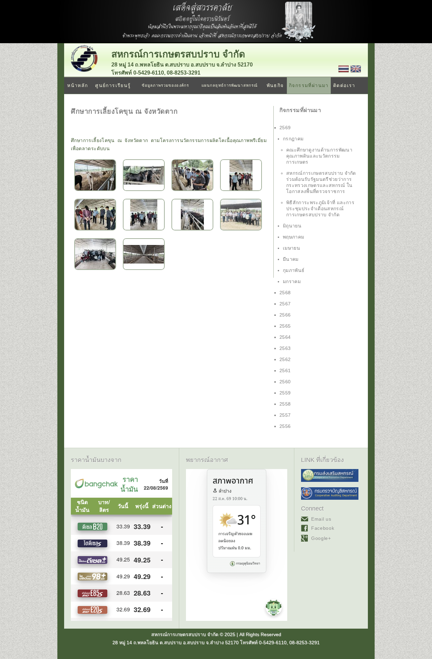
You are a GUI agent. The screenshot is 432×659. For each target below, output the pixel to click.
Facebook (322, 528)
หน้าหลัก (77, 85)
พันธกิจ (275, 85)
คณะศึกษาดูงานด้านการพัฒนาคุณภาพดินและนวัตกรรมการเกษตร (319, 156)
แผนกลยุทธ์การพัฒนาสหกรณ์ (229, 85)
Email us (321, 519)
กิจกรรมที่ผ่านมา (309, 85)
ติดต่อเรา (344, 85)
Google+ (321, 538)
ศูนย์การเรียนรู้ (113, 85)
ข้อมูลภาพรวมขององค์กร (165, 85)
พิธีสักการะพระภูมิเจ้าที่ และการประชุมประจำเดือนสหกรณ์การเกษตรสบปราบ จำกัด (320, 208)
